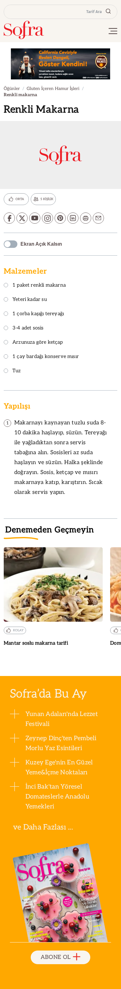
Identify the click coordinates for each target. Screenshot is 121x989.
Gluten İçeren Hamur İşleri (53, 88)
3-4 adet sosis (28, 328)
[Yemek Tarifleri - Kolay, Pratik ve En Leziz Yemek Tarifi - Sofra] (24, 30)
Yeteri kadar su (29, 299)
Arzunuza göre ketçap (37, 342)
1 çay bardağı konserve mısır (45, 357)
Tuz (16, 371)
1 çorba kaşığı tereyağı (38, 314)
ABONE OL (56, 957)
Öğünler (12, 88)
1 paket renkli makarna (39, 285)
